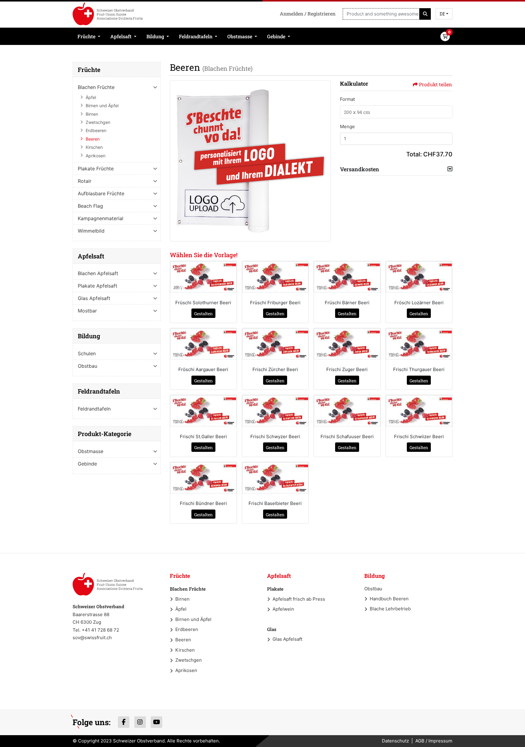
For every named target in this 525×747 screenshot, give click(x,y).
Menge (347, 126)
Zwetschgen (188, 660)
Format (347, 99)
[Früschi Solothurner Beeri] (203, 276)
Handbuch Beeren (389, 599)
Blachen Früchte (96, 87)
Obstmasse (90, 451)
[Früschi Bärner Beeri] (347, 276)
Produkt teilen (435, 84)
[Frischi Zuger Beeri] (347, 344)
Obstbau (87, 366)
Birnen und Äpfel (193, 619)
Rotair (84, 181)
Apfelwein (283, 609)
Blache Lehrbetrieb (390, 609)
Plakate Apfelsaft (97, 286)
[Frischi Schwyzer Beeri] (275, 410)
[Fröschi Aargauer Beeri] (203, 344)
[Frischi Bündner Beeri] (203, 477)
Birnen (182, 599)
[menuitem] (89, 36)
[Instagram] (140, 722)
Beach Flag (90, 206)
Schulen (87, 353)
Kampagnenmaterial (100, 218)
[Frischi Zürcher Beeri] (275, 344)
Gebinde (87, 464)
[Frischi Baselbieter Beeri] (275, 477)
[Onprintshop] (107, 584)
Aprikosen (186, 670)
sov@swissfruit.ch (92, 637)
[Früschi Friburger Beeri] (275, 276)
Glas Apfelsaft (94, 298)
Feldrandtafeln (94, 409)
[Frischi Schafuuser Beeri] (347, 410)
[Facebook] (123, 722)
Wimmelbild (91, 231)
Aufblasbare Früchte (101, 193)
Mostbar (87, 311)
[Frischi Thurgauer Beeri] (419, 344)
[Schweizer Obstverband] (107, 13)
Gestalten (203, 313)
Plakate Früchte (96, 168)
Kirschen (185, 650)
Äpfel (181, 609)
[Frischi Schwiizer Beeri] (419, 410)
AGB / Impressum (433, 741)
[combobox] (444, 13)
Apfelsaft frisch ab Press (299, 599)
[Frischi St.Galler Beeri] (203, 410)
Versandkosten (359, 169)
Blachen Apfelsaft (98, 273)
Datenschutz (395, 741)
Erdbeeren (186, 629)
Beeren (183, 640)
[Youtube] (156, 722)
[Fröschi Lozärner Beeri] (419, 276)
